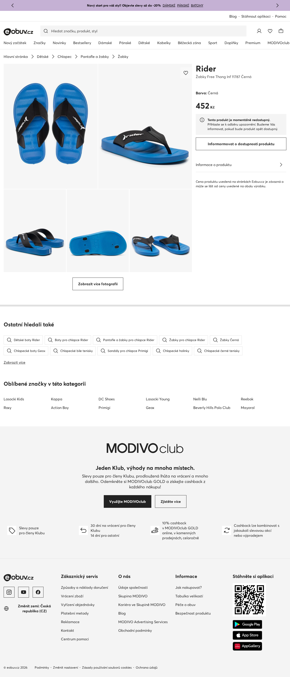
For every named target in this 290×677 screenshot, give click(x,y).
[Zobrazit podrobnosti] (281, 164)
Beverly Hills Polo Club (211, 407)
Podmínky (42, 667)
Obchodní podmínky (135, 630)
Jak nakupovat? (188, 587)
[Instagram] (9, 592)
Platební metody (75, 613)
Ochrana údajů (146, 667)
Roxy (7, 407)
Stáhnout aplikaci (256, 16)
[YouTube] (23, 592)
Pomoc (280, 16)
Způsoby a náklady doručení (84, 587)
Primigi (104, 407)
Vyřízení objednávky (77, 604)
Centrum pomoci (75, 639)
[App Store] (247, 635)
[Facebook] (38, 592)
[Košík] (281, 31)
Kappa (56, 399)
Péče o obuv (185, 604)
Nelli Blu (200, 399)
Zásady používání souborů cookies (107, 667)
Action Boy (60, 407)
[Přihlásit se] (259, 31)
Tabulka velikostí (189, 596)
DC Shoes (107, 399)
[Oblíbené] (270, 31)
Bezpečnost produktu (193, 613)
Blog (233, 16)
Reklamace (70, 622)
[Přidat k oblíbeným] (186, 72)
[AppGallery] (247, 646)
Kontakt (67, 630)
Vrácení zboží (72, 596)
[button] (51, 126)
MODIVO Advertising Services (143, 622)
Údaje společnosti (133, 587)
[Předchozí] (12, 5)
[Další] (277, 5)
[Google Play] (247, 624)
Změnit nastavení (65, 667)
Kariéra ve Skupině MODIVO (141, 604)
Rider (206, 69)
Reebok (247, 399)
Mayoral (248, 407)
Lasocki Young (158, 399)
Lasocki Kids (14, 399)
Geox (150, 407)
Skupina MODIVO (132, 596)
